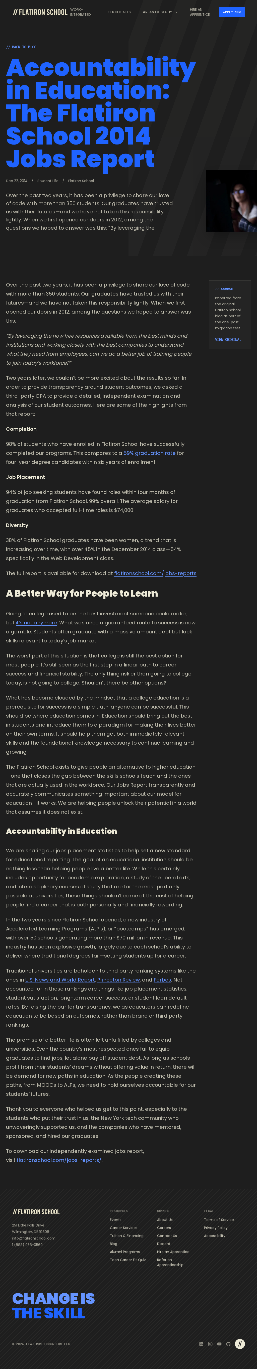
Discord (163, 1243)
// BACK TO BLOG (21, 47)
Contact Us (167, 1235)
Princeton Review (118, 979)
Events (115, 1219)
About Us (165, 1219)
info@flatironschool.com (33, 1238)
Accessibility (214, 1235)
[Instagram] (210, 1343)
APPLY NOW (232, 12)
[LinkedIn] (201, 1343)
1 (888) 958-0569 (27, 1244)
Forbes (162, 979)
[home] (40, 12)
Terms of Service (219, 1219)
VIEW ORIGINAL (228, 339)
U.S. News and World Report (60, 979)
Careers (164, 1227)
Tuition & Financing (127, 1235)
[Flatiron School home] (36, 1212)
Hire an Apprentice (173, 1251)
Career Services (124, 1227)
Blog (113, 1243)
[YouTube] (219, 1343)
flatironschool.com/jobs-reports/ (59, 1160)
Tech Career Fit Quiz (128, 1259)
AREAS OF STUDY (157, 12)
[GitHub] (228, 1343)
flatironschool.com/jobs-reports (155, 573)
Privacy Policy (216, 1227)
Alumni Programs (125, 1251)
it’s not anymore (36, 622)
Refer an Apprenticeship (170, 1262)
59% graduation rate (149, 453)
